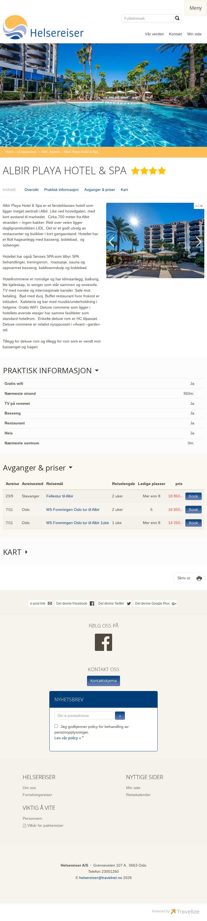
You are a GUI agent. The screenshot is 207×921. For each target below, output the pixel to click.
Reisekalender (138, 795)
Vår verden (154, 34)
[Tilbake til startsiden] (43, 27)
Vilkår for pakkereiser (45, 825)
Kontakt (175, 34)
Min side (194, 34)
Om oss (29, 788)
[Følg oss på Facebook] (103, 642)
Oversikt (32, 189)
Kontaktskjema (103, 680)
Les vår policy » (67, 738)
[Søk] (178, 18)
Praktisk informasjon (61, 189)
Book (193, 496)
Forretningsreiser (37, 795)
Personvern (32, 818)
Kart (124, 189)
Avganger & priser (99, 189)
